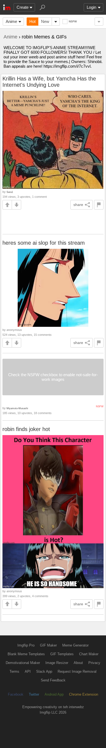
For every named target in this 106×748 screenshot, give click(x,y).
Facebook (15, 694)
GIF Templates (62, 654)
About (78, 663)
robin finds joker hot (26, 429)
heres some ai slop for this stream (43, 243)
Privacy (94, 663)
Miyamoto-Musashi (17, 408)
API (28, 671)
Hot (32, 21)
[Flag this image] (99, 205)
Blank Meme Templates (26, 654)
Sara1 (10, 191)
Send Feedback (53, 680)
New (45, 21)
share (78, 204)
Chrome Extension (83, 694)
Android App (54, 694)
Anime (11, 21)
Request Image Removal (77, 671)
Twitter (34, 694)
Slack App (44, 671)
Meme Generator (75, 645)
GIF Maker (48, 645)
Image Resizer (56, 663)
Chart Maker (88, 654)
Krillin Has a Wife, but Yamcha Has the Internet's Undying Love (49, 82)
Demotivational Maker (23, 663)
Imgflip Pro (26, 645)
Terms (14, 671)
